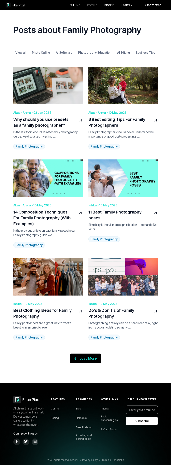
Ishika (92, 205)
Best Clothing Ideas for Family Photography (42, 313)
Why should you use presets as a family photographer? (41, 122)
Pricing (109, 5)
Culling (74, 5)
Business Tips (145, 52)
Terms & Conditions (113, 459)
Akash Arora (22, 112)
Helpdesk (81, 418)
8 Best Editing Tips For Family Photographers (116, 122)
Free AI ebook (84, 427)
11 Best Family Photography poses (115, 215)
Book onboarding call (110, 418)
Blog (78, 408)
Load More (88, 358)
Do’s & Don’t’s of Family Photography (111, 313)
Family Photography (29, 146)
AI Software (64, 52)
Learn (126, 5)
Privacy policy (90, 459)
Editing (92, 5)
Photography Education (94, 52)
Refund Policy (109, 429)
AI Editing (123, 52)
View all (20, 52)
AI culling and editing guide (84, 437)
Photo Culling (41, 52)
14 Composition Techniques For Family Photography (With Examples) (42, 218)
